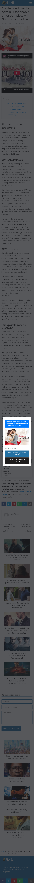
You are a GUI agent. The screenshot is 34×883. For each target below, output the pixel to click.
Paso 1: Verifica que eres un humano (17, 453)
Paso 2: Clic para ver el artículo (17, 460)
